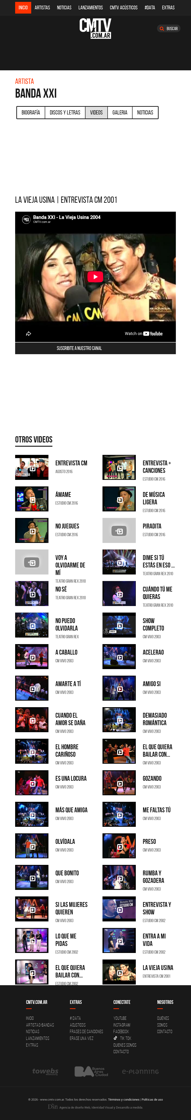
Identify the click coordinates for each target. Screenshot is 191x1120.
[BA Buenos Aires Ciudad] (90, 1071)
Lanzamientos (90, 8)
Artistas (42, 8)
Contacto (121, 1051)
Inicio (23, 8)
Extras (168, 8)
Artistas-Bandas (40, 1024)
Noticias (64, 8)
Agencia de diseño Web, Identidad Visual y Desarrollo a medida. (101, 1107)
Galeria (120, 112)
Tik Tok (125, 1038)
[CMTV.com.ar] (95, 28)
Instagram (121, 1024)
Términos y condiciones (124, 1099)
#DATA (150, 8)
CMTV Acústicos (124, 8)
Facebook (121, 1031)
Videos (96, 112)
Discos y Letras (65, 112)
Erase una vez (82, 1038)
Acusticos (78, 1024)
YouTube (119, 1018)
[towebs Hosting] (45, 1071)
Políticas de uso (152, 1099)
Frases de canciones (86, 1031)
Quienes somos (124, 1045)
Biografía (31, 112)
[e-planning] (140, 1071)
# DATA (75, 1018)
